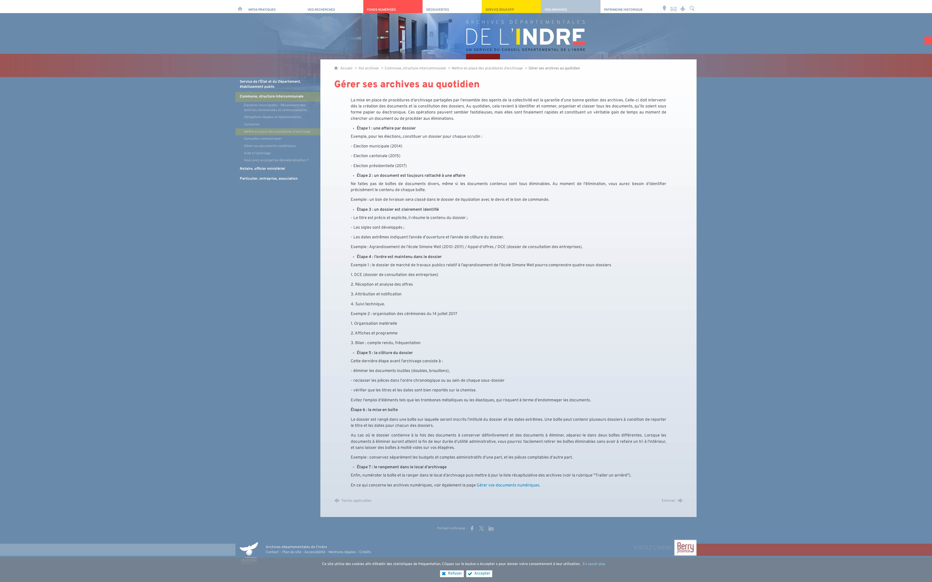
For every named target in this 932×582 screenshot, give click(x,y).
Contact (272, 552)
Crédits (365, 552)
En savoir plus (594, 564)
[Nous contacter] (673, 6)
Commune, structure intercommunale (415, 68)
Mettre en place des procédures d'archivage (487, 68)
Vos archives (368, 68)
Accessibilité (314, 552)
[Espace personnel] (682, 6)
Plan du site (291, 552)
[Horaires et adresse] (664, 6)
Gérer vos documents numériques (508, 485)
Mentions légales (342, 552)
